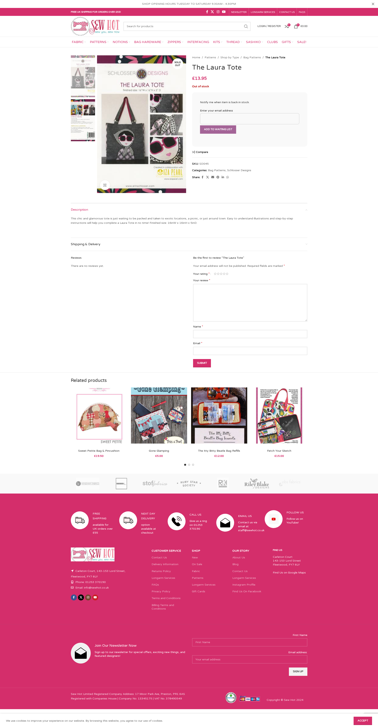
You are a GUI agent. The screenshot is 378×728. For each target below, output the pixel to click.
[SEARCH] (246, 26)
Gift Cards (198, 591)
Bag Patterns (252, 57)
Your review (201, 280)
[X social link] (212, 12)
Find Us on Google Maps (289, 572)
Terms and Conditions (166, 598)
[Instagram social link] (218, 12)
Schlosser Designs (239, 170)
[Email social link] (212, 177)
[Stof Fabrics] (155, 484)
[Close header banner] (373, 4)
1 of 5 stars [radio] (215, 273)
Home (196, 57)
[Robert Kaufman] (223, 484)
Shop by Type (229, 57)
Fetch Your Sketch (279, 450)
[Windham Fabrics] (88, 484)
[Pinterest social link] (217, 177)
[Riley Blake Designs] (256, 484)
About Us (238, 557)
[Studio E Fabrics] (121, 484)
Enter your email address (216, 110)
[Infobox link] (92, 526)
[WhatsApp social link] (227, 177)
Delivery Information (165, 564)
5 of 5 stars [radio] (227, 273)
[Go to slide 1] (185, 465)
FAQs (155, 584)
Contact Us (159, 557)
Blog (235, 564)
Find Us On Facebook (246, 591)
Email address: (297, 652)
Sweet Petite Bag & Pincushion (98, 450)
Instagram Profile (243, 584)
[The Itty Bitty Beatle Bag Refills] (219, 417)
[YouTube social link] (224, 12)
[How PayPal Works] (249, 698)
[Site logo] (95, 26)
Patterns (210, 57)
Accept (363, 720)
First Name (300, 635)
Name (198, 326)
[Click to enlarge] (105, 185)
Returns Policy (161, 571)
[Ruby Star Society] (189, 484)
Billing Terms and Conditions (163, 606)
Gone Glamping (159, 450)
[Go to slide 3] (193, 465)
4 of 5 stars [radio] (224, 273)
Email (197, 343)
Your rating (201, 273)
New (195, 557)
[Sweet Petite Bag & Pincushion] (99, 417)
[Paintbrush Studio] (290, 484)
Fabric (196, 571)
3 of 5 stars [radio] (221, 273)
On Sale (197, 564)
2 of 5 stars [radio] (218, 273)
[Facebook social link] (207, 12)
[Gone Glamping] (159, 417)
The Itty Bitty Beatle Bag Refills (219, 450)
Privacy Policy (161, 591)
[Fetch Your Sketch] (279, 417)
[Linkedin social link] (222, 177)
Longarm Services (163, 578)
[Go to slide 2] (189, 465)
